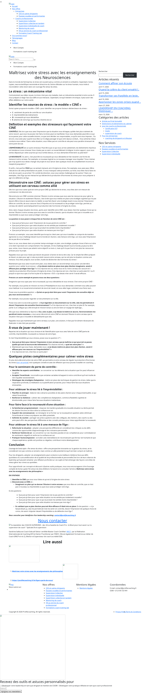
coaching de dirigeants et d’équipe (118, 138)
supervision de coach (113, 133)
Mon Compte (18, 48)
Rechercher (103, 71)
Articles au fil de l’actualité (112, 121)
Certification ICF (111, 128)
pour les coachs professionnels (114, 126)
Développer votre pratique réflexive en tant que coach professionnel (85, 686)
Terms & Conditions (133, 612)
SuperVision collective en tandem (31, 23)
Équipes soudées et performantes (32, 16)
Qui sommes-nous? (19, 36)
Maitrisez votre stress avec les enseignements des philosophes (37, 571)
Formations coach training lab (25, 51)
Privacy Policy (121, 612)
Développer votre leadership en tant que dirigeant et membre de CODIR (29, 686)
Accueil (15, 6)
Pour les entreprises (110, 136)
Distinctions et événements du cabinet (117, 124)
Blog (14, 40)
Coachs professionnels (24, 18)
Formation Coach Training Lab (30, 33)
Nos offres (16, 9)
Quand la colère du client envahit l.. (119, 89)
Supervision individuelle (111, 154)
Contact (15, 43)
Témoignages (17, 38)
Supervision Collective (27, 21)
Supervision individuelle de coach (31, 26)
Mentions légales (86, 588)
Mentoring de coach (26, 28)
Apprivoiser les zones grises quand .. (120, 102)
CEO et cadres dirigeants (28, 14)
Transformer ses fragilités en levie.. (119, 95)
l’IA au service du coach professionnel (33, 31)
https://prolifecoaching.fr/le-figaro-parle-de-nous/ (32, 580)
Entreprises (19, 11)
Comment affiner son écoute (115, 83)
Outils (107, 131)
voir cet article (22, 362)
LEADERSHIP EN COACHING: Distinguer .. (115, 109)
